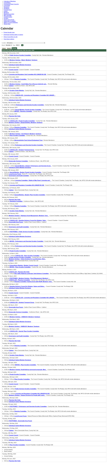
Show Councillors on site (10, 37)
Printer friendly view (9, 32)
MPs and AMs (7, 15)
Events (14, 48)
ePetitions (6, 8)
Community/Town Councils (11, 4)
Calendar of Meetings (10, 1)
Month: (3, 45)
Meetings (6, 12)
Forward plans (8, 9)
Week (4, 48)
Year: (14, 45)
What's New (7, 24)
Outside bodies (8, 17)
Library (6, 11)
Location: (4, 42)
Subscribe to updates (10, 21)
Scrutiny (6, 18)
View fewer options (9, 39)
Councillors (7, 5)
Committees (7, 2)
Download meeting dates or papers (13, 34)
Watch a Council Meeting (11, 22)
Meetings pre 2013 (9, 14)
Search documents (9, 19)
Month (9, 48)
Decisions (6, 7)
